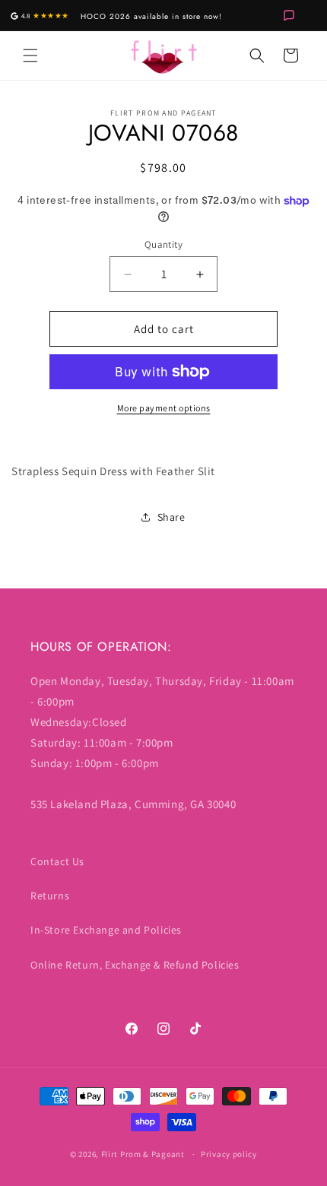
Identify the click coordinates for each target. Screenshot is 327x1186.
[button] (30, 55)
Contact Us (57, 861)
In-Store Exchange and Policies (106, 930)
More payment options (164, 408)
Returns (49, 895)
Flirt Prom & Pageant (143, 1154)
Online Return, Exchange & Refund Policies (135, 965)
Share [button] (171, 517)
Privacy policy (229, 1154)
